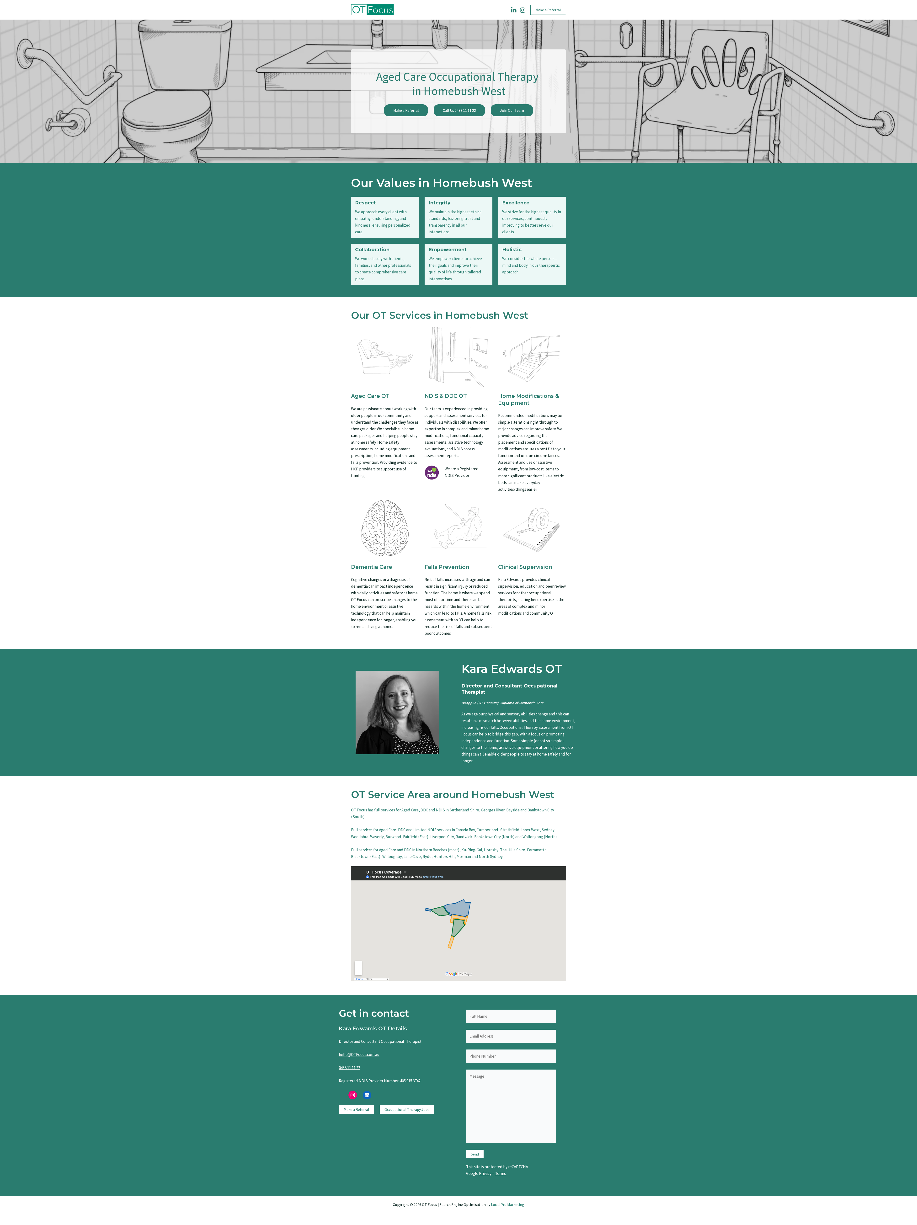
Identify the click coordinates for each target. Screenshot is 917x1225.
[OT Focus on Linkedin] (514, 10)
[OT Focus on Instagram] (523, 10)
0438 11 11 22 (349, 1067)
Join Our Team (512, 110)
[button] (548, 10)
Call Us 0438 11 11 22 (459, 110)
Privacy (485, 1173)
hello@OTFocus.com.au (359, 1054)
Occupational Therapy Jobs (406, 1109)
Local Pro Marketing (507, 1204)
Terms (500, 1173)
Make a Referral (406, 110)
